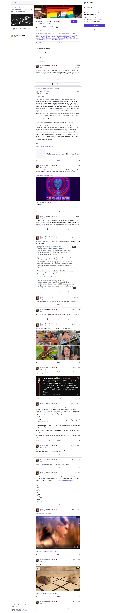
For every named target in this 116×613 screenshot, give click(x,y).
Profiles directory (29, 604)
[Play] (37, 547)
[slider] (58, 545)
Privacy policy (14, 606)
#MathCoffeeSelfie (40, 61)
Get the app (21, 609)
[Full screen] (78, 547)
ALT (75, 288)
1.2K (44, 28)
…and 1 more (54, 593)
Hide (74, 246)
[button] (58, 532)
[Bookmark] (69, 79)
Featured (47, 53)
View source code (19, 610)
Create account (94, 25)
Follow (73, 22)
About (19, 604)
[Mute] (41, 547)
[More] (79, 79)
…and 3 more (56, 551)
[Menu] (78, 21)
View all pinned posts (59, 84)
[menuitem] (58, 532)
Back (39, 3)
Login (94, 29)
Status (23, 604)
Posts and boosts (40, 58)
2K (36, 28)
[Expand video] (75, 547)
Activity (38, 53)
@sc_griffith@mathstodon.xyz (42, 23)
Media (42, 53)
